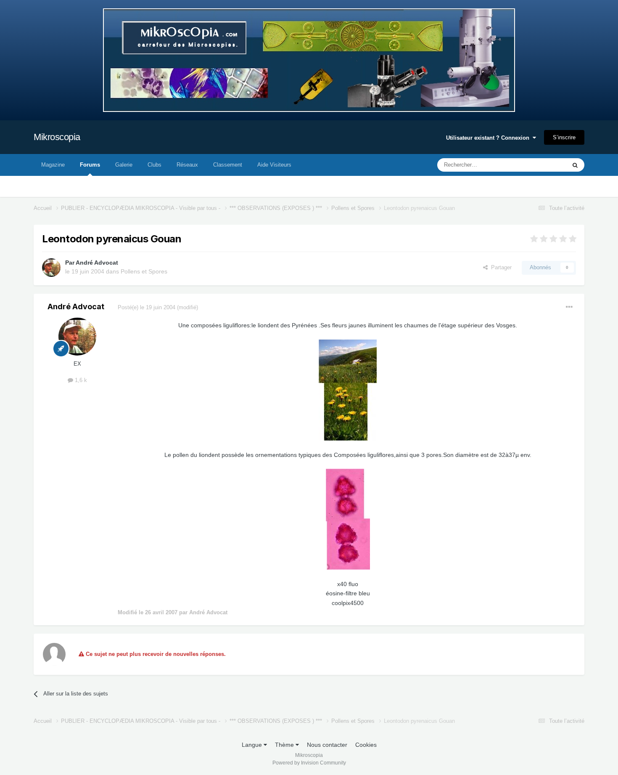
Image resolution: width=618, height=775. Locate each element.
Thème (285, 744)
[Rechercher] (575, 165)
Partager (500, 267)
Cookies (366, 744)
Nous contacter (327, 744)
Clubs (154, 165)
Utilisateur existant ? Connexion (489, 138)
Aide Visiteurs (274, 165)
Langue (253, 744)
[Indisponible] (348, 389)
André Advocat (97, 262)
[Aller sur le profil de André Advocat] (51, 267)
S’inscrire (564, 137)
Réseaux (187, 165)
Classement (227, 165)
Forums (90, 165)
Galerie (123, 165)
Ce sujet (545, 165)
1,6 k (80, 380)
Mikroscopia (57, 137)
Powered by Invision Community (309, 763)
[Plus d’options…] (569, 307)
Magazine (53, 165)
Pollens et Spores (144, 271)
